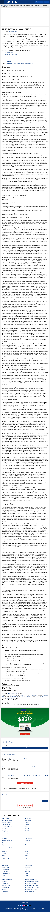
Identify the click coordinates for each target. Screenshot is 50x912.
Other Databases (7, 879)
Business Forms (6, 885)
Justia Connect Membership (32, 881)
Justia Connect (8, 908)
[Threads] (26, 905)
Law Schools (28, 838)
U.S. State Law (29, 859)
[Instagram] (24, 905)
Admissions (28, 842)
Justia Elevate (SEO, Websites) (32, 887)
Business (4, 838)
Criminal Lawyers (6, 824)
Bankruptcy (28, 820)
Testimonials (28, 893)
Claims (14, 63)
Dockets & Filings (6, 873)
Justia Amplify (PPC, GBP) (31, 889)
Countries (4, 893)
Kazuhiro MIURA (14, 696)
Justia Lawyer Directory (30, 883)
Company (22, 908)
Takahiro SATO (22, 695)
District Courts (5, 871)
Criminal (27, 822)
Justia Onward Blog (29, 891)
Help (26, 908)
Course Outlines (29, 847)
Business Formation (7, 840)
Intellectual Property (7, 847)
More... (3, 835)
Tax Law (4, 853)
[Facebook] (22, 905)
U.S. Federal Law (6, 859)
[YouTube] (20, 905)
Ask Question (25, 747)
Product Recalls (5, 887)
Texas (26, 873)
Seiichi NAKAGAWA (26, 696)
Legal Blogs (5, 883)
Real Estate (4, 851)
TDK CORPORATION (13, 31)
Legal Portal (16, 908)
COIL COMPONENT (9, 53)
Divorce (27, 824)
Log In (41, 1)
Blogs (26, 851)
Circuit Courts (5, 869)
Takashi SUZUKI (10, 698)
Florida (26, 869)
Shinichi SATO (11, 695)
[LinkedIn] (18, 905)
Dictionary (27, 840)
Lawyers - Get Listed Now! (25, 805)
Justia (2, 5)
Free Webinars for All (8, 755)
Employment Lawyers (7, 826)
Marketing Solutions (31, 879)
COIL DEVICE (8, 61)
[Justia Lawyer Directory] (31, 905)
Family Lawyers (5, 831)
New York (27, 871)
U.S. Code (4, 863)
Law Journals (28, 849)
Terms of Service (32, 908)
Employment (5, 845)
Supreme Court (5, 867)
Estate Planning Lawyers (8, 829)
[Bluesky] (28, 905)
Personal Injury (28, 833)
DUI (26, 826)
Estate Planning (29, 829)
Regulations (5, 865)
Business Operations (7, 842)
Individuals (28, 818)
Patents (6, 5)
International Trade (7, 849)
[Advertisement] (25, 17)
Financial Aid (28, 845)
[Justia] (11, 2)
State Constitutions (29, 861)
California (27, 867)
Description (9, 63)
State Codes (28, 863)
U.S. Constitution (6, 861)
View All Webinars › (25, 783)
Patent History (20, 63)
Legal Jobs (4, 881)
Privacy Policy (40, 908)
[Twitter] (30, 905)
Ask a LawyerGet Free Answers (7, 741)
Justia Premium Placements (31, 885)
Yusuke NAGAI (34, 695)
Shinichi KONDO (40, 696)
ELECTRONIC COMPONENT (11, 55)
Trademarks (5, 891)
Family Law (27, 831)
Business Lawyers (6, 822)
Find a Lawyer (6, 795)
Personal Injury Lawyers (8, 833)
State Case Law (28, 865)
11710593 (16, 692)
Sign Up (46, 1)
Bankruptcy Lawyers (7, 820)
